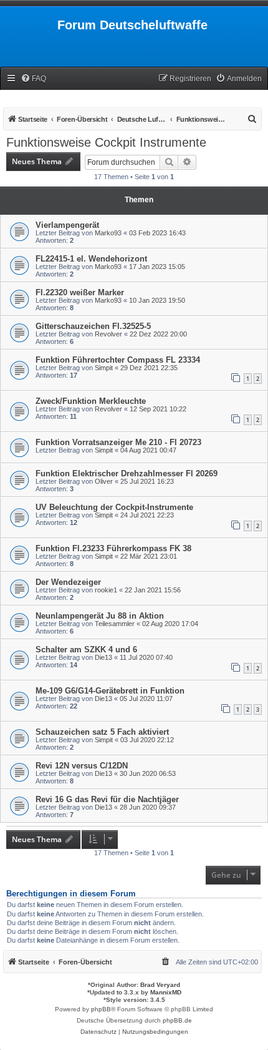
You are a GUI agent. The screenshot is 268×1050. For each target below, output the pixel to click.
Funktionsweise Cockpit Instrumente (106, 142)
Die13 (103, 657)
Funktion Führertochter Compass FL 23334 (118, 360)
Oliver (104, 481)
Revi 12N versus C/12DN (82, 765)
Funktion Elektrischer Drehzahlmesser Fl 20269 (127, 473)
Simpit (104, 367)
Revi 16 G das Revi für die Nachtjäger (107, 799)
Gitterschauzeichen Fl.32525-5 (93, 326)
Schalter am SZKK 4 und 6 (86, 649)
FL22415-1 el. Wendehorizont (91, 258)
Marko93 (108, 233)
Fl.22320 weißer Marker (80, 292)
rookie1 (106, 590)
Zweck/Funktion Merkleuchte (91, 401)
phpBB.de (177, 1020)
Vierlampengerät (67, 225)
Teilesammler (115, 623)
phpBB (101, 1009)
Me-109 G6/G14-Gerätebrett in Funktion (110, 690)
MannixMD (165, 992)
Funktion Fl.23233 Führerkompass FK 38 (113, 548)
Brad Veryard (160, 984)
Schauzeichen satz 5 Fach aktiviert (102, 732)
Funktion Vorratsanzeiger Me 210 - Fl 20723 (118, 442)
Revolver (108, 334)
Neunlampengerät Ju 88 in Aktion (100, 616)
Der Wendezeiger (68, 582)
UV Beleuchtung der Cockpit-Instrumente (114, 507)
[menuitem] (33, 79)
